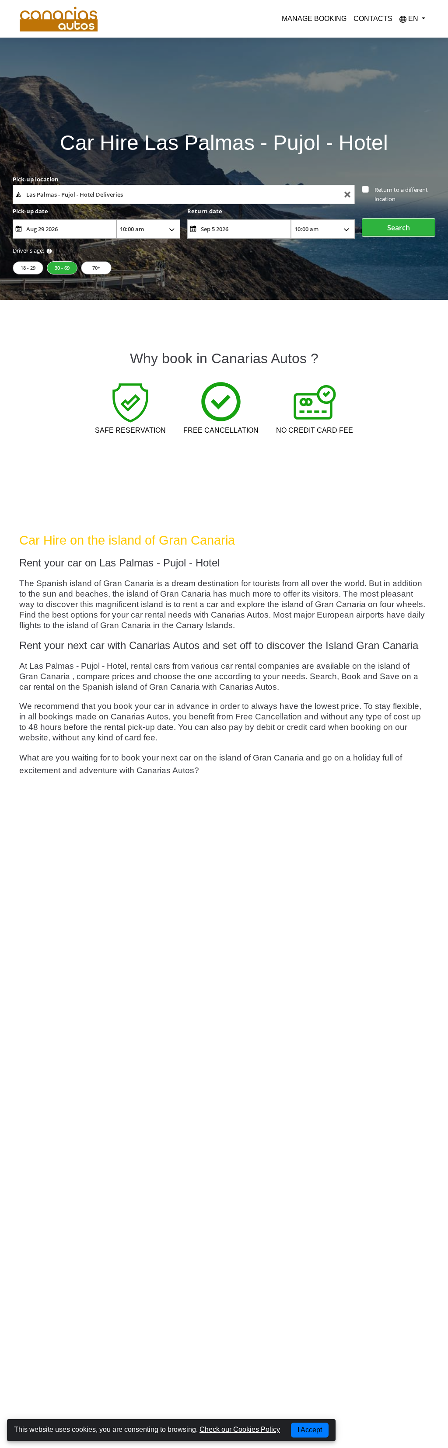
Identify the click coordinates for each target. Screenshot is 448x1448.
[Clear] (347, 194)
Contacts (373, 18)
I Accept (310, 1430)
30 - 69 (62, 267)
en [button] (413, 18)
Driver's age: (28, 250)
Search (398, 228)
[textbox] (184, 194)
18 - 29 (28, 267)
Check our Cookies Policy (240, 1429)
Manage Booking (314, 18)
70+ (96, 267)
